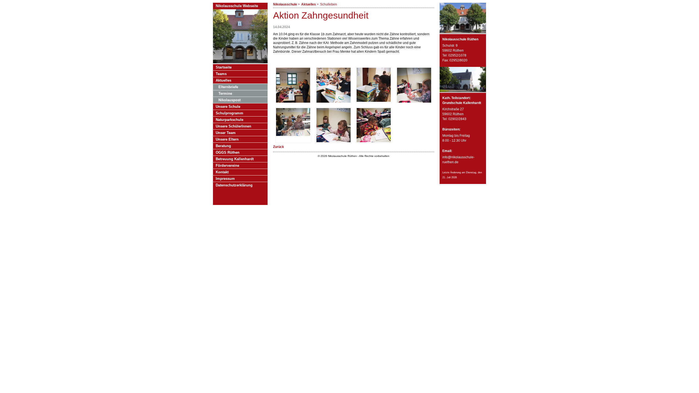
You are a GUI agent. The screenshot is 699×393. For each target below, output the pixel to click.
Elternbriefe (228, 87)
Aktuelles (308, 4)
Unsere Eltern (227, 139)
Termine (225, 93)
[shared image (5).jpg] (293, 135)
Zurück (278, 147)
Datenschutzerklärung (234, 185)
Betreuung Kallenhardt (235, 159)
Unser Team (226, 133)
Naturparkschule (229, 120)
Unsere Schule (228, 107)
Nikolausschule (285, 4)
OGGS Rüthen (227, 152)
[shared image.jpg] (374, 141)
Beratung (223, 146)
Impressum (225, 179)
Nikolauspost (229, 100)
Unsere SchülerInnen (233, 126)
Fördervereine (227, 165)
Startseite (224, 67)
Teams (221, 74)
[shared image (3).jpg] (374, 101)
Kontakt (222, 172)
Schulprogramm (229, 113)
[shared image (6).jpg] (333, 141)
